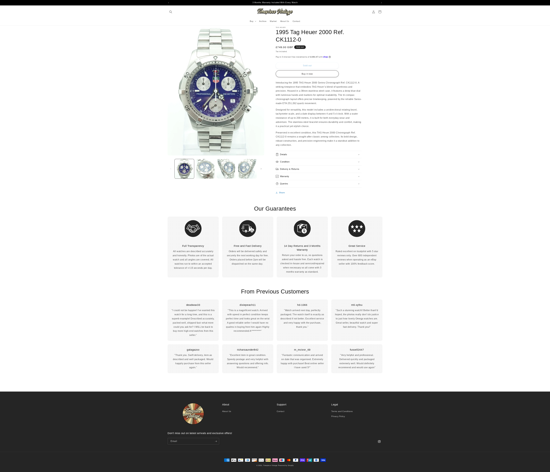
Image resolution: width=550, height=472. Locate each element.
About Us (226, 411)
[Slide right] (261, 169)
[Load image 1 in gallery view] (184, 169)
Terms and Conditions (342, 411)
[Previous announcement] (168, 2)
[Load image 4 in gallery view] (247, 169)
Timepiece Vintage (270, 465)
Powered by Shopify (286, 465)
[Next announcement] (381, 2)
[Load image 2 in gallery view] (205, 169)
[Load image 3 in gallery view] (226, 169)
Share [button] (282, 192)
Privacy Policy (338, 416)
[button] (171, 12)
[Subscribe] (216, 441)
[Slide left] (171, 169)
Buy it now (307, 74)
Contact (280, 411)
